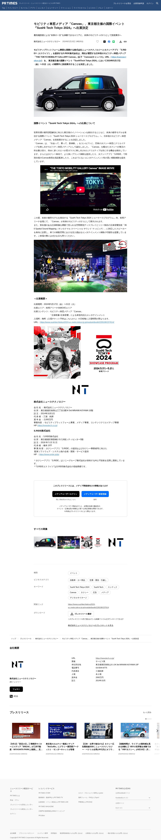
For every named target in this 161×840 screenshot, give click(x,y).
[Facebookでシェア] (109, 42)
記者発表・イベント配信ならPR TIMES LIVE (53, 802)
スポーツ (109, 8)
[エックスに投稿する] (105, 42)
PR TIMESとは (15, 795)
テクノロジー (13, 8)
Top (3, 8)
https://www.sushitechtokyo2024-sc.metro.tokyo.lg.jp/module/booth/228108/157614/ (77, 322)
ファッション (66, 8)
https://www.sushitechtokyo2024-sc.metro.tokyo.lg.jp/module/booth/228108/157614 (88, 606)
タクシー (84, 592)
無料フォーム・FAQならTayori (88, 797)
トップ (13, 639)
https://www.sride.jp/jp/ (49, 454)
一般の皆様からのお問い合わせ (117, 833)
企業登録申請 (138, 3)
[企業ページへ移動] (17, 665)
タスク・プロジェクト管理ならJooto (90, 793)
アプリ (32, 8)
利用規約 (54, 833)
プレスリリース (25, 639)
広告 (95, 592)
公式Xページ (120, 803)
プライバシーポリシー (26, 833)
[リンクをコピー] (125, 42)
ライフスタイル (80, 8)
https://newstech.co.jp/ (47, 425)
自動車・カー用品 (77, 580)
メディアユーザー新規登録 (95, 494)
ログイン (150, 3)
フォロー (16, 689)
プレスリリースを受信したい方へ (21, 805)
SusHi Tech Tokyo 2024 (79, 587)
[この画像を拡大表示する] (45, 542)
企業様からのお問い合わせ (95, 833)
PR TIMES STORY (44, 793)
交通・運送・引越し (98, 580)
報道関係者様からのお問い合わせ (71, 833)
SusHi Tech (98, 587)
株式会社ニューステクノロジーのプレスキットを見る (90, 625)
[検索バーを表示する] (157, 3)
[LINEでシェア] (114, 42)
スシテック (112, 587)
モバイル (24, 8)
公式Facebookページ (123, 793)
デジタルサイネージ (78, 598)
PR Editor (42, 815)
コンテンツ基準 (42, 833)
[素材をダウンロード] (121, 42)
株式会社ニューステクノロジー (46, 639)
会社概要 (13, 833)
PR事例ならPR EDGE (85, 802)
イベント (73, 573)
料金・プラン (14, 800)
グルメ (100, 8)
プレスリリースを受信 (122, 3)
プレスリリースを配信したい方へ (21, 809)
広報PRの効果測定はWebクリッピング (52, 811)
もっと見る (147, 712)
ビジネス (92, 8)
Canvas (73, 592)
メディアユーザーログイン (66, 494)
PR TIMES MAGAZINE (46, 806)
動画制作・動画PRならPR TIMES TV (51, 797)
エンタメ (41, 8)
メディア (105, 592)
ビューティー (53, 8)
